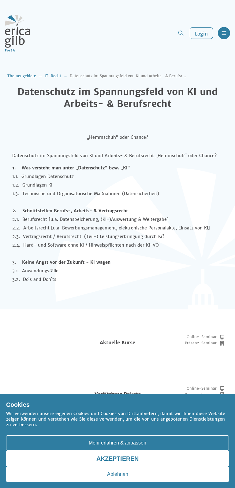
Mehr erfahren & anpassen (117, 442)
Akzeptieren (117, 458)
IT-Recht (53, 76)
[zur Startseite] (17, 33)
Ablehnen (117, 474)
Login (201, 34)
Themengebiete (21, 76)
